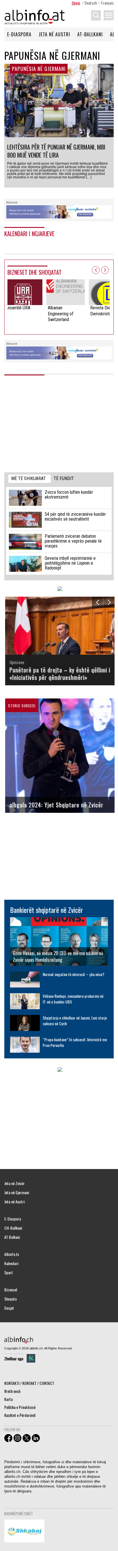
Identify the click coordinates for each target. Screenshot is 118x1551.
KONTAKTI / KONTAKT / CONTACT (29, 1383)
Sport (8, 1272)
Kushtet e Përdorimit (20, 1415)
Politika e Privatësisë (20, 1407)
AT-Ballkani (90, 34)
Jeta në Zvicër (14, 1183)
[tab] (29, 479)
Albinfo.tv (11, 1254)
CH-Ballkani (13, 1228)
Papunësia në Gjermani (39, 68)
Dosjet (9, 1308)
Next (105, 270)
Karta (8, 1399)
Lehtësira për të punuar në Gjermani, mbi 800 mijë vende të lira (56, 151)
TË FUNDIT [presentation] (64, 478)
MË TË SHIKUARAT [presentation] (28, 478)
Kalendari (11, 1263)
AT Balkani (12, 1237)
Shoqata (10, 1299)
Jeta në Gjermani (16, 1192)
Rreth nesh (12, 1391)
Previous (96, 270)
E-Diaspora (19, 34)
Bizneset (10, 1290)
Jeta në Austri (54, 34)
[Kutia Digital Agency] (31, 1358)
